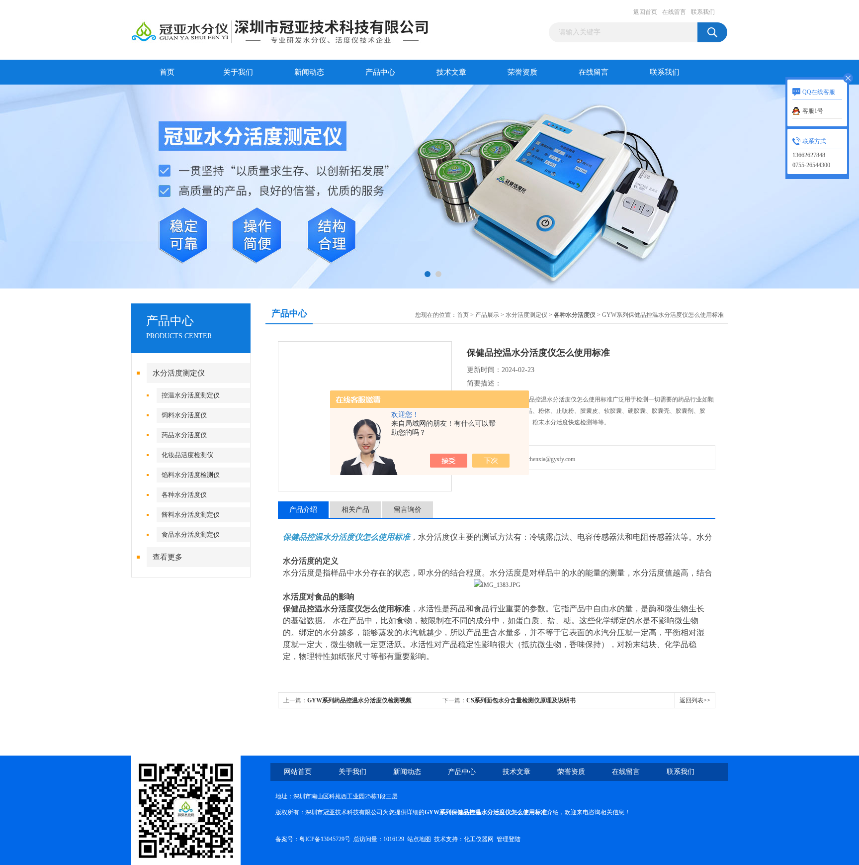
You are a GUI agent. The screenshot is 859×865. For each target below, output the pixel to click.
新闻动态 (309, 72)
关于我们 (238, 72)
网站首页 (298, 771)
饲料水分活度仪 (184, 415)
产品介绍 (303, 509)
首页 (167, 72)
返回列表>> (695, 700)
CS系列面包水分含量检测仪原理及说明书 (521, 700)
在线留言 (674, 11)
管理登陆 (508, 839)
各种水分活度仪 (184, 494)
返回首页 (645, 11)
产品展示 (487, 314)
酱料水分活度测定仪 (191, 514)
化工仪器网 (479, 839)
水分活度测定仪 (179, 373)
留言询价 (408, 509)
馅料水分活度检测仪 (191, 475)
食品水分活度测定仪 (191, 534)
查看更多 (167, 557)
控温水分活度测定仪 (191, 395)
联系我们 (703, 11)
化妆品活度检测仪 (187, 455)
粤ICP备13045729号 (324, 839)
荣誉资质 (522, 72)
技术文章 (451, 72)
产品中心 (380, 72)
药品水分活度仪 (184, 435)
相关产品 (355, 509)
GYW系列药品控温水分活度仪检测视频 (359, 700)
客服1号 (812, 110)
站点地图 (419, 839)
